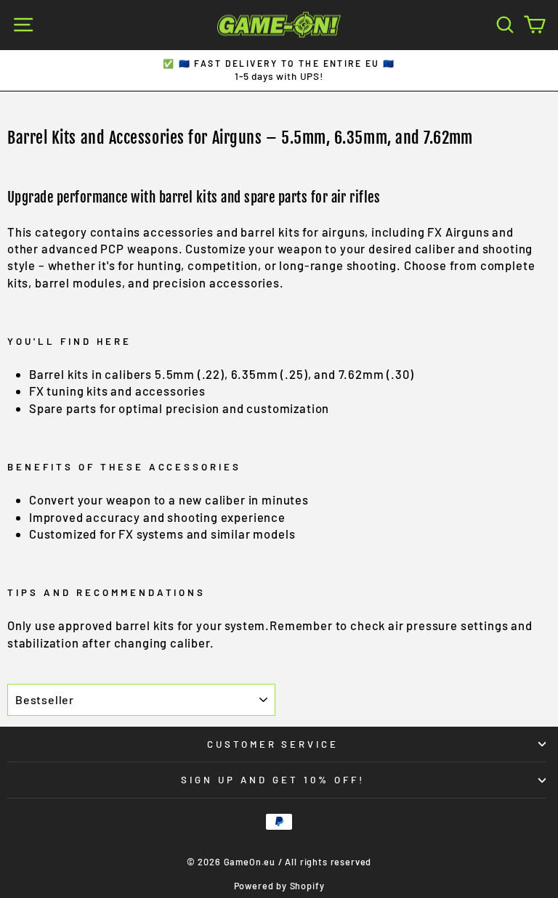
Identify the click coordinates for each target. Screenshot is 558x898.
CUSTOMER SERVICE (273, 744)
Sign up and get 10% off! (272, 779)
